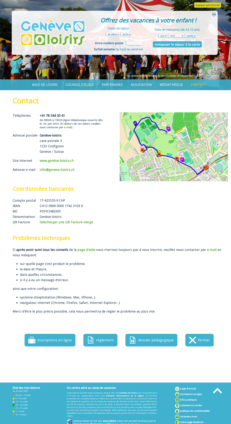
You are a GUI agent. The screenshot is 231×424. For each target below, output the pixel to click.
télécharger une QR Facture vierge (66, 222)
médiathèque (171, 84)
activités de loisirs (128, 392)
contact (198, 84)
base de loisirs (45, 84)
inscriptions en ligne (191, 394)
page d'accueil (188, 388)
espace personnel (208, 5)
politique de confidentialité (195, 410)
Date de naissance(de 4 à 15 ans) (177, 30)
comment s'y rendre (191, 405)
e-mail (67, 127)
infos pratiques (188, 399)
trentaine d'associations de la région (125, 395)
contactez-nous (188, 416)
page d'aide (86, 249)
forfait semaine (104, 49)
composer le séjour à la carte (177, 44)
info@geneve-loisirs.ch (57, 169)
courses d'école (80, 84)
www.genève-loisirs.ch (57, 160)
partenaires (112, 84)
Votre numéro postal (109, 43)
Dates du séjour (118, 28)
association (141, 84)
